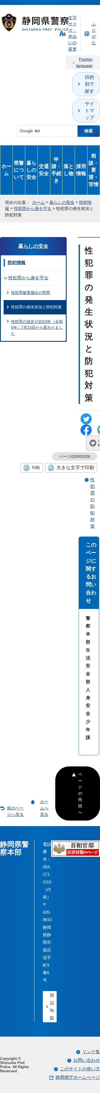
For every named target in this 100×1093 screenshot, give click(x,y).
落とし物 (69, 169)
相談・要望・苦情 (94, 170)
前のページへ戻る (15, 811)
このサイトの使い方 (80, 1068)
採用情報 (81, 169)
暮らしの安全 (31, 170)
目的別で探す (89, 84)
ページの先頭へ (80, 793)
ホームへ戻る (44, 808)
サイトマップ (89, 110)
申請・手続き (56, 169)
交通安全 (44, 169)
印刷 (36, 467)
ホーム (6, 169)
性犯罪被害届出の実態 (30, 292)
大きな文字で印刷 (75, 467)
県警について (19, 170)
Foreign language (84, 62)
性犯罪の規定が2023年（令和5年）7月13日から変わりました (37, 327)
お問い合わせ (86, 1060)
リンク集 (91, 1051)
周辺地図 (52, 1006)
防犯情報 (17, 262)
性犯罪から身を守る (32, 208)
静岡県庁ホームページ (78, 1077)
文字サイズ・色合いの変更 (72, 33)
